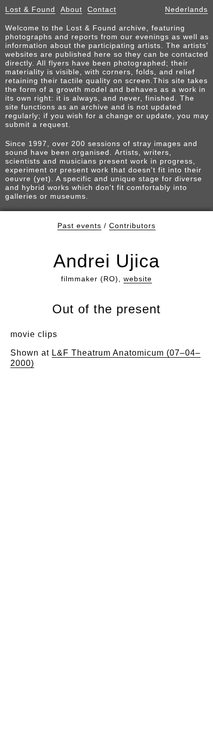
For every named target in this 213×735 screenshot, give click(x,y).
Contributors (132, 225)
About (71, 9)
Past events (79, 225)
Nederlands (186, 9)
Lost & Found (30, 9)
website (138, 279)
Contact (101, 9)
